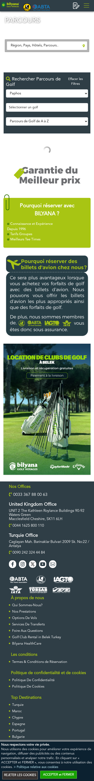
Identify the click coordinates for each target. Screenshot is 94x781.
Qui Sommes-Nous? (27, 605)
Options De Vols (24, 618)
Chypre (17, 718)
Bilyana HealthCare (26, 644)
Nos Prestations (24, 612)
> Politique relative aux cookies (36, 767)
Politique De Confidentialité (33, 680)
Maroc (17, 711)
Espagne (18, 724)
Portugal (18, 730)
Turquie (18, 705)
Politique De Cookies (28, 686)
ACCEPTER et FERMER (58, 774)
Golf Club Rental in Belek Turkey (36, 637)
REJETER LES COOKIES (20, 775)
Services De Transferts (28, 624)
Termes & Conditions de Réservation (39, 662)
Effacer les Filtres (75, 81)
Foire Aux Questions (27, 631)
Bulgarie (18, 737)
